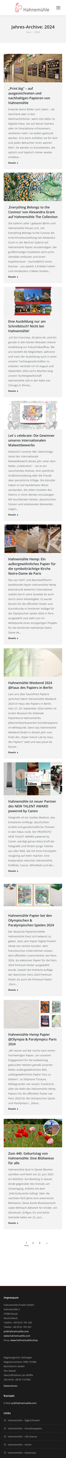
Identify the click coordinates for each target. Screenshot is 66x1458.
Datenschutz (10, 1385)
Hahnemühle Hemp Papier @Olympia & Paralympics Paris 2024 (32, 1039)
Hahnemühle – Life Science (22, 1436)
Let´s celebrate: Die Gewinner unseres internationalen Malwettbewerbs (31, 440)
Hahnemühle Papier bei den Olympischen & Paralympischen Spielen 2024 (31, 920)
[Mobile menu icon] (58, 8)
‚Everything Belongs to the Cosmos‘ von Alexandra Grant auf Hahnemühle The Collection (33, 212)
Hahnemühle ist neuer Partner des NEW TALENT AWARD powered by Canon (32, 806)
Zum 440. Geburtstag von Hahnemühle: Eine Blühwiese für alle (31, 1158)
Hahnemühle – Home (19, 1444)
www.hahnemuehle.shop (24, 1340)
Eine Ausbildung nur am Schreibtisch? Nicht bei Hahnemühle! (27, 326)
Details (12, 162)
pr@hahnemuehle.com (16, 1331)
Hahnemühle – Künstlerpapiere (25, 1428)
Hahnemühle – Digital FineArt (24, 1420)
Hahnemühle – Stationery (22, 1452)
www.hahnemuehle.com (17, 1335)
